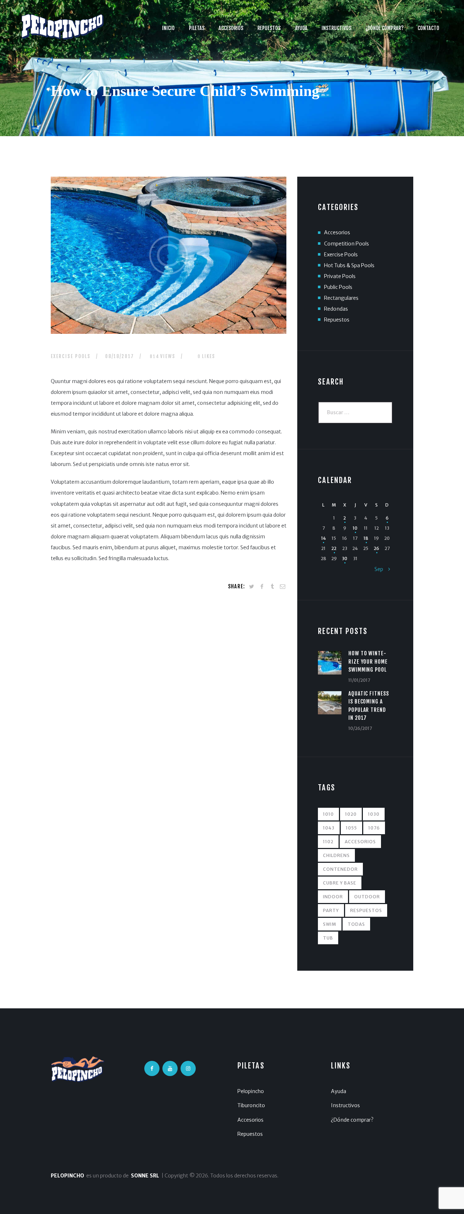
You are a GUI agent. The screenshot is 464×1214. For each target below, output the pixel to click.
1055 (351, 828)
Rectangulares (341, 298)
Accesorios (337, 232)
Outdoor (367, 896)
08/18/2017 (119, 356)
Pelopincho (250, 1091)
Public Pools (338, 287)
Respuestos (366, 910)
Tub (328, 938)
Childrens (336, 855)
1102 (328, 841)
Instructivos (345, 1105)
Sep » (381, 569)
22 (333, 548)
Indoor (333, 896)
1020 (351, 814)
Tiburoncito (251, 1105)
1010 (328, 814)
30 (344, 558)
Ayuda (338, 1091)
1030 (374, 814)
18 (366, 538)
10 (355, 528)
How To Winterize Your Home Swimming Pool (368, 661)
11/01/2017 (359, 680)
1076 (374, 828)
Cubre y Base (339, 883)
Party (331, 910)
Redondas (336, 309)
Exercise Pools (71, 356)
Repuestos (336, 319)
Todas (356, 924)
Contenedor (340, 869)
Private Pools (340, 276)
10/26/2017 (360, 728)
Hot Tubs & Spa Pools (349, 265)
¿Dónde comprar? (352, 1120)
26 (376, 548)
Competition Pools (346, 243)
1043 (329, 828)
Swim (329, 924)
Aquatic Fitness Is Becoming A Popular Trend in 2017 (368, 705)
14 (323, 538)
